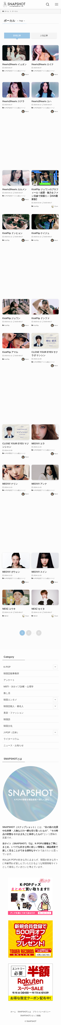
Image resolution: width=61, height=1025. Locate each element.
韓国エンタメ (10, 700)
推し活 (7, 693)
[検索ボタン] (47, 4)
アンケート (9, 680)
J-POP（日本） (11, 732)
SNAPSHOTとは (24, 1012)
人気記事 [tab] (44, 35)
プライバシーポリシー (41, 1012)
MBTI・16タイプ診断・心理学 (18, 686)
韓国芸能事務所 (11, 673)
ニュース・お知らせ (14, 745)
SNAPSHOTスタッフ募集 (30, 1016)
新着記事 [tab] (17, 35)
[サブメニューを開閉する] (55, 667)
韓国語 (7, 719)
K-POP (7, 667)
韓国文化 (8, 726)
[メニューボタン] (56, 4)
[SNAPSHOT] (14, 4)
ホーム (13, 1012)
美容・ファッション (14, 713)
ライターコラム (11, 739)
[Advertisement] (30, 142)
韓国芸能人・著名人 (14, 706)
